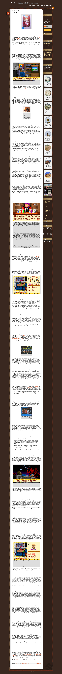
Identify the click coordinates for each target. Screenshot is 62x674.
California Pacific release (15, 338)
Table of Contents (49, 5)
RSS (53, 8)
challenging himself (18, 38)
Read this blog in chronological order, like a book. (47, 62)
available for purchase (18, 659)
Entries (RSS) (28, 672)
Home (30, 5)
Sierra (14, 89)
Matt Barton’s (26, 654)
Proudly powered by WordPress (27, 671)
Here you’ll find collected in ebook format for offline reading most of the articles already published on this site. (47, 45)
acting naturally (21, 392)
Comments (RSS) (33, 672)
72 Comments (39, 663)
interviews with (30, 654)
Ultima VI (14, 12)
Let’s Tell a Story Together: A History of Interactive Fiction (48, 207)
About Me (33, 5)
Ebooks (38, 5)
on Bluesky (49, 69)
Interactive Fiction (27, 663)
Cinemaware (28, 89)
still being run (15, 534)
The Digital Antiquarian (20, 2)
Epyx (26, 88)
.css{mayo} (36, 671)
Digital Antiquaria (23, 663)
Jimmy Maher (16, 663)
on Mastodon (46, 70)
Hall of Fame (43, 5)
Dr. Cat (33, 654)
